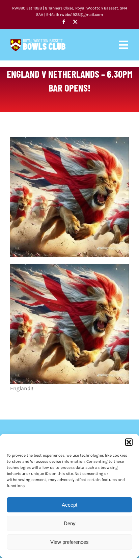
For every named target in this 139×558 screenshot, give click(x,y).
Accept (69, 505)
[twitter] (75, 22)
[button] (129, 442)
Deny (70, 523)
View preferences (69, 542)
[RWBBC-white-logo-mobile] (38, 41)
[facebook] (63, 22)
